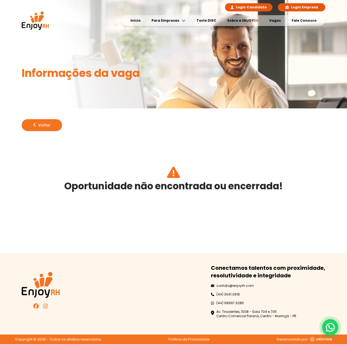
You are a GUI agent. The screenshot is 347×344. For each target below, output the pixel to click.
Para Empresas (165, 20)
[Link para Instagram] (45, 306)
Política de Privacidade (189, 339)
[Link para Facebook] (36, 306)
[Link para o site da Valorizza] (321, 339)
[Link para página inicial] (35, 20)
